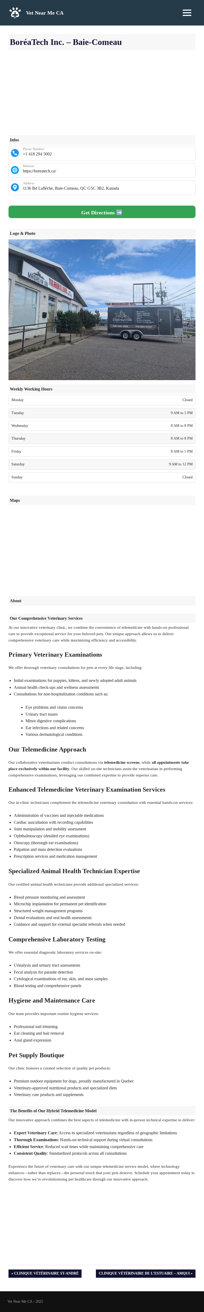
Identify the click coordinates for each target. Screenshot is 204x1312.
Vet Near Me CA (44, 13)
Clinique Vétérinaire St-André (46, 1274)
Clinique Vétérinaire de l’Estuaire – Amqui (144, 1274)
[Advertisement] (102, 98)
